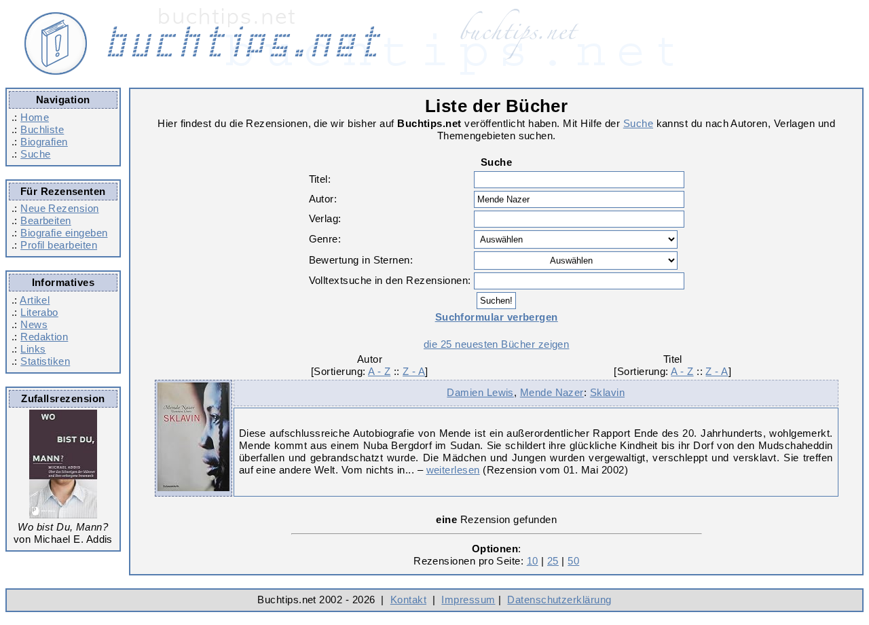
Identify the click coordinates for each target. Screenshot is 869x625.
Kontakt (408, 599)
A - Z (379, 371)
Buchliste (42, 129)
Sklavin (607, 392)
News (34, 324)
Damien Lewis (480, 392)
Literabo (39, 312)
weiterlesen (453, 470)
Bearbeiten (45, 220)
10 (532, 561)
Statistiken (45, 361)
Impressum (468, 599)
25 (553, 561)
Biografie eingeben (63, 232)
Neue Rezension (59, 208)
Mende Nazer (552, 392)
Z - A (414, 371)
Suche (35, 154)
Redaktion (44, 336)
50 (573, 561)
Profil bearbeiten (58, 245)
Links (32, 349)
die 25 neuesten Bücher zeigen (496, 344)
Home (34, 117)
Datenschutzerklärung (559, 599)
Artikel (35, 300)
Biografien (44, 141)
